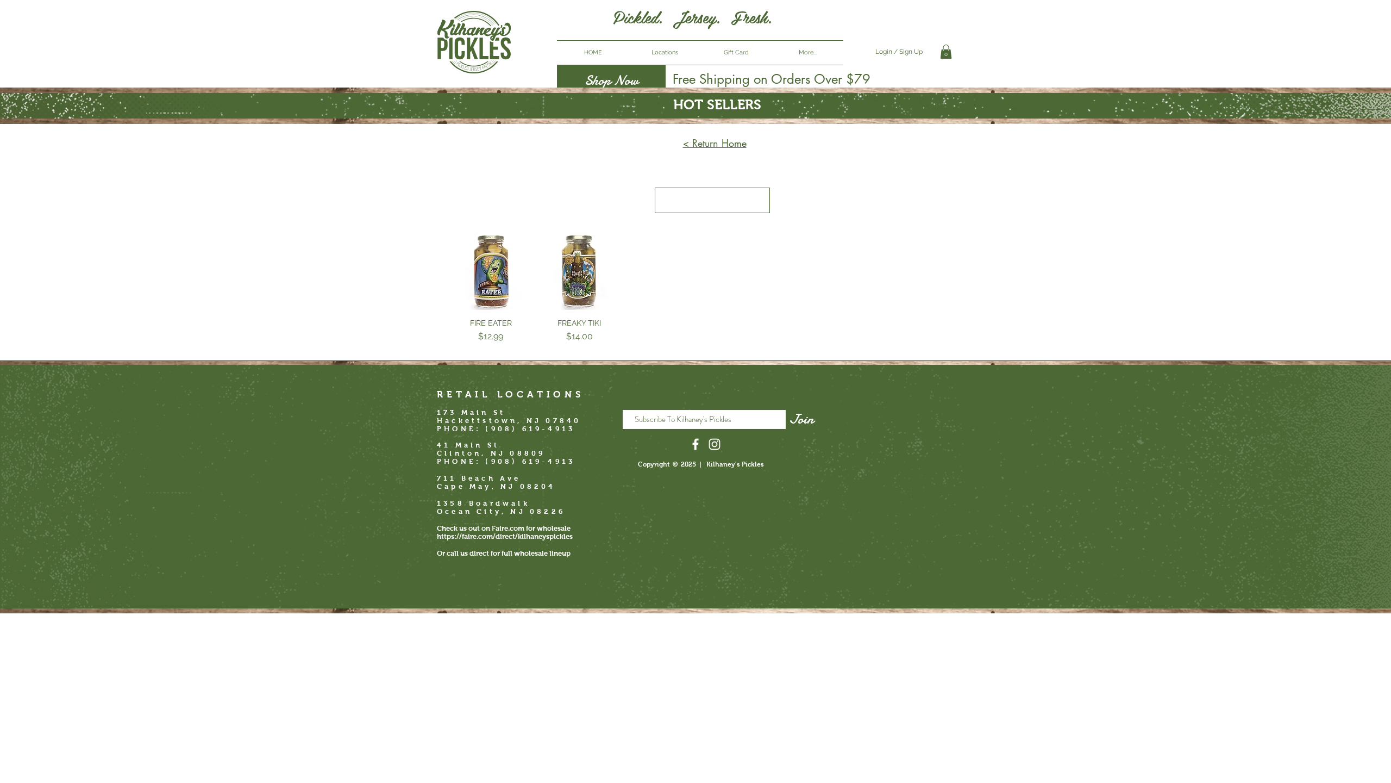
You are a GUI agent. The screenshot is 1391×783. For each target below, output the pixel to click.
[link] (946, 52)
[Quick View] (491, 271)
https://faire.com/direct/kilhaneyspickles (505, 536)
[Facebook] (695, 444)
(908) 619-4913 (530, 461)
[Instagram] (714, 444)
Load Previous (712, 200)
